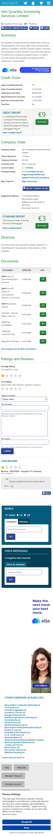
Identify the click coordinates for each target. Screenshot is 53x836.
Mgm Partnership (29, 181)
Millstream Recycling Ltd (14, 752)
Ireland (12, 515)
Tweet (35, 28)
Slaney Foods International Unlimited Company (24, 740)
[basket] (41, 3)
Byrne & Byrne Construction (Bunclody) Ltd (22, 705)
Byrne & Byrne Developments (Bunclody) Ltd (23, 727)
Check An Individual (15, 564)
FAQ (7, 767)
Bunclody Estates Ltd (13, 737)
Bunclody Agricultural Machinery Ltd (19, 742)
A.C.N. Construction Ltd (14, 735)
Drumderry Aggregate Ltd (15, 710)
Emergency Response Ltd (15, 715)
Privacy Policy (13, 775)
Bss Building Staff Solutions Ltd (17, 732)
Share (46, 28)
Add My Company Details (15, 28)
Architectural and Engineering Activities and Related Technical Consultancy (35, 174)
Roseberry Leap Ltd (13, 730)
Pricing (21, 767)
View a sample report (12, 132)
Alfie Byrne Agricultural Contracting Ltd (21, 717)
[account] (34, 3)
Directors (23, 521)
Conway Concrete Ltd (13, 745)
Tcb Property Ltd (12, 707)
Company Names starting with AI (13, 758)
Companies (11, 521)
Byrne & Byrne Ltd (12, 747)
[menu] (49, 3)
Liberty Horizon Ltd (13, 722)
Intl (28, 515)
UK (21, 515)
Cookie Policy (13, 784)
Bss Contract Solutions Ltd (15, 750)
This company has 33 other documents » (19, 349)
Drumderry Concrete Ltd (15, 712)
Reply (47, 493)
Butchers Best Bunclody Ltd (16, 725)
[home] (26, 3)
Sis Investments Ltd (12, 720)
